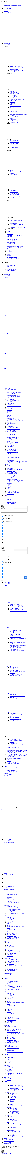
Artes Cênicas (13, 95)
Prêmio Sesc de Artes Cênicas (17, 99)
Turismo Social (13, 174)
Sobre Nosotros (7, 12)
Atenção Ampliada (14, 192)
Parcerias (12, 221)
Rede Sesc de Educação (12, 933)
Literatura (12, 110)
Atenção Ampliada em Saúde (13, 952)
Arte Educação (13, 92)
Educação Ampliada (14, 144)
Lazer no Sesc (13, 169)
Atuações (6, 46)
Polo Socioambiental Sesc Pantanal (18, 227)
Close (2, 1150)
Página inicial (7, 43)
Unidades (6, 262)
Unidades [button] (6, 495)
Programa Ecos (13, 223)
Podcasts (9, 250)
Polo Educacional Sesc (15, 148)
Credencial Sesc (7, 44)
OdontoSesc (12, 198)
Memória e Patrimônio (15, 645)
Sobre (8, 232)
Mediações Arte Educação (16, 93)
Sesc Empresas (10, 259)
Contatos (6, 773)
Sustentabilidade (10, 217)
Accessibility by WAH (6, 1153)
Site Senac (9, 975)
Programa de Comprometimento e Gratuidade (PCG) (14, 236)
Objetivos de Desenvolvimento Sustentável (17, 461)
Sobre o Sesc (13, 747)
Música (11, 118)
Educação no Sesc (14, 140)
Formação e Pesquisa (12, 240)
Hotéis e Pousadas (11, 270)
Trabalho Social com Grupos (16, 70)
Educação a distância (14, 142)
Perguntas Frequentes (12, 257)
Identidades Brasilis (14, 116)
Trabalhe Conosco (8, 8)
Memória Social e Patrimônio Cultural (18, 114)
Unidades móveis (11, 769)
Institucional (6, 230)
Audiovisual (12, 103)
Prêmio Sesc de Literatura (16, 112)
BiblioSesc (12, 108)
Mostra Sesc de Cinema (15, 106)
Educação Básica (14, 143)
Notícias (8, 254)
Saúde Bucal (13, 197)
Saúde (8, 189)
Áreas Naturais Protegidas (16, 220)
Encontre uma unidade (12, 767)
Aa (8, 3)
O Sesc (8, 231)
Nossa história (10, 234)
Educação (9, 139)
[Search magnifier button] (2, 506)
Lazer (8, 167)
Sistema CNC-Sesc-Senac (13, 258)
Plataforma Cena (13, 96)
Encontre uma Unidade (12, 263)
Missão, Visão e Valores (12, 238)
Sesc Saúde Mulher (14, 193)
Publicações (9, 251)
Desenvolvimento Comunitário (17, 67)
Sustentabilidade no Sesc (15, 219)
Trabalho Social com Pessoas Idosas (18, 71)
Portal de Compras (11, 242)
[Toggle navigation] (2, 580)
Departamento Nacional (12, 239)
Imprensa (9, 255)
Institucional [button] (6, 464)
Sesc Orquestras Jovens (15, 121)
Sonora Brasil (13, 119)
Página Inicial (7, 582)
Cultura (8, 89)
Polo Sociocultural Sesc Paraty (17, 122)
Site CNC (9, 974)
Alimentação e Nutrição (15, 196)
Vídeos (8, 253)
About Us (6, 11)
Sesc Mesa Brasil (14, 69)
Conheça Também (8, 973)
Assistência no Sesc (14, 65)
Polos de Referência (11, 243)
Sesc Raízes (12, 115)
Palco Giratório (13, 98)
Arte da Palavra (13, 111)
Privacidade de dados (9, 842)
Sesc (19, 1146)
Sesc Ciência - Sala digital (16, 146)
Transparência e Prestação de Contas (12, 5)
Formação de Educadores (16, 147)
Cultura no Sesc (13, 91)
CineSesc (12, 104)
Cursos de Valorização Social (16, 66)
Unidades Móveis (11, 265)
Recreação (12, 173)
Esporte (11, 170)
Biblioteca (12, 107)
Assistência (9, 63)
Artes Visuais (13, 100)
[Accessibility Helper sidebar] (1, 1149)
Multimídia (9, 248)
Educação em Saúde (14, 194)
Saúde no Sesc (13, 190)
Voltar (2, 809)
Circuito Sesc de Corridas (16, 171)
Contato (5, 7)
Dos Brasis (12, 102)
